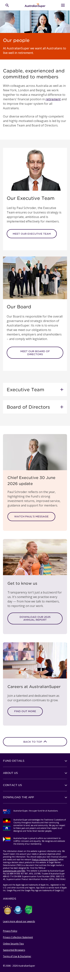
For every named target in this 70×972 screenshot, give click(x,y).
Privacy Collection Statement (18, 937)
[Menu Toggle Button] (63, 5)
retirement (53, 99)
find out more (25, 711)
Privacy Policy (10, 931)
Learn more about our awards (19, 921)
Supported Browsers (14, 950)
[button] (35, 389)
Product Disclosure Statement (45, 859)
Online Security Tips (13, 943)
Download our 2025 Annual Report (35, 618)
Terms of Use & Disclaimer (17, 956)
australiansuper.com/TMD (14, 870)
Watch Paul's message (31, 516)
